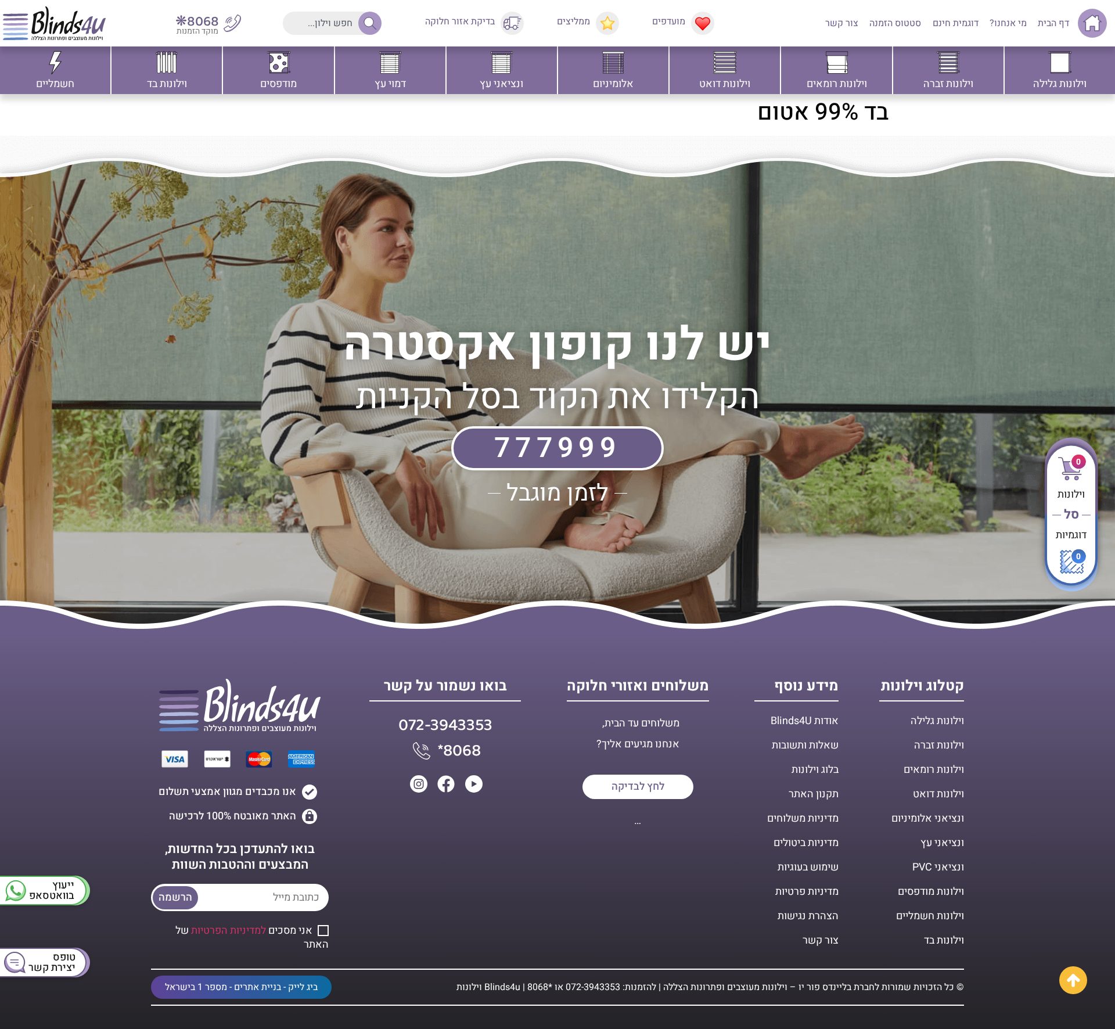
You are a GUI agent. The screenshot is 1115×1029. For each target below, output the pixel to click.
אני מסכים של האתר (252, 937)
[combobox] (329, 23)
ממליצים (573, 21)
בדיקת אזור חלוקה (460, 21)
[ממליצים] (607, 23)
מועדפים (668, 21)
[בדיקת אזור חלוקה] (512, 23)
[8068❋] (232, 23)
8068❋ (197, 21)
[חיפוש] (367, 23)
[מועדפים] (702, 23)
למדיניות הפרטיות (228, 930)
